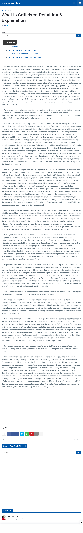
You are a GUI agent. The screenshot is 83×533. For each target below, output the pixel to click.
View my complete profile (16, 519)
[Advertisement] (41, 408)
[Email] (36, 434)
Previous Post (7, 440)
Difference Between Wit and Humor (23, 50)
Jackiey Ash (13, 516)
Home (4, 10)
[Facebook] (5, 26)
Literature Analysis (11, 3)
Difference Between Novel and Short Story (26, 57)
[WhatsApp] (10, 26)
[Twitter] (8, 26)
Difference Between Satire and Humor (24, 54)
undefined (14, 47)
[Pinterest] (31, 434)
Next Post (77, 440)
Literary (9, 10)
